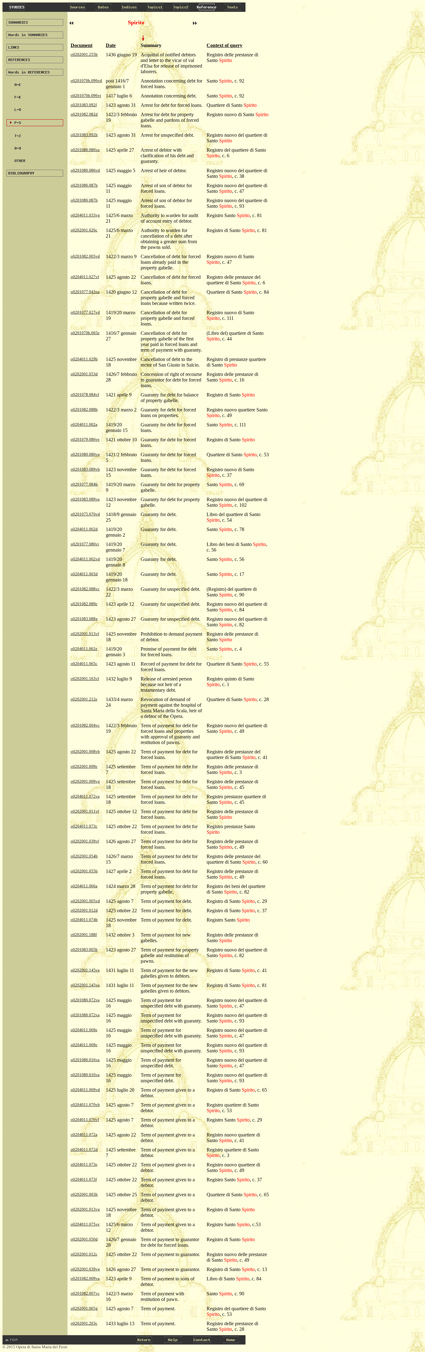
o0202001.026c (84, 230)
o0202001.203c (84, 1323)
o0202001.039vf (85, 841)
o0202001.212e (84, 699)
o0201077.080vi (85, 544)
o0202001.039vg (85, 1269)
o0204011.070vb (85, 1104)
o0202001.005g (84, 1308)
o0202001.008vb (85, 751)
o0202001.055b (84, 871)
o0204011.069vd (85, 1089)
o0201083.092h (84, 134)
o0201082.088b (84, 409)
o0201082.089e (84, 603)
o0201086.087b (84, 185)
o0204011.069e (84, 1029)
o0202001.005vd (85, 901)
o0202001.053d (84, 374)
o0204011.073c (84, 826)
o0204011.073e (84, 1164)
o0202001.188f (84, 934)
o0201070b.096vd (86, 80)
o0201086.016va (85, 1059)
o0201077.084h (84, 484)
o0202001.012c (84, 1254)
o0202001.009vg (85, 781)
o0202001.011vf (85, 811)
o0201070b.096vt (86, 95)
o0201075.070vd (85, 514)
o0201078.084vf (85, 394)
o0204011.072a (84, 1134)
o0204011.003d (84, 574)
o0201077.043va (85, 291)
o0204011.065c (84, 663)
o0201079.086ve (85, 439)
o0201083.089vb (85, 469)
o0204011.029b (84, 359)
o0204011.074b (84, 919)
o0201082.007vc (85, 1293)
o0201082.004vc (85, 725)
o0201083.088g (84, 618)
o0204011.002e (84, 648)
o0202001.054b (84, 856)
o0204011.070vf (85, 1119)
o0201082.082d (84, 114)
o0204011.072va (85, 796)
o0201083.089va (85, 499)
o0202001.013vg (85, 1209)
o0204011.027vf (85, 276)
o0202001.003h (84, 1194)
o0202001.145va (85, 970)
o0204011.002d (84, 529)
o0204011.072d (84, 1149)
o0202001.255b (84, 54)
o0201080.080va (85, 454)
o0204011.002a (84, 424)
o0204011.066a (84, 886)
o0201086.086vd (85, 170)
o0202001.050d (84, 1239)
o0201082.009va (85, 1278)
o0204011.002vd (85, 559)
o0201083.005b (84, 949)
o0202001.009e (84, 766)
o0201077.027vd (85, 312)
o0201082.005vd (85, 256)
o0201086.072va (85, 1000)
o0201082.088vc (85, 588)
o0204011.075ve (85, 1224)
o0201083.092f (84, 104)
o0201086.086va (85, 149)
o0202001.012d (84, 910)
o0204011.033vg (85, 215)
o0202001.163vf (85, 678)
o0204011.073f (84, 1179)
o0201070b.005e (85, 332)
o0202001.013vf (85, 633)
